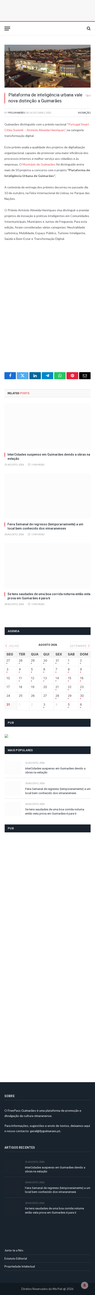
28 (21, 660)
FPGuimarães (16, 112)
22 (69, 687)
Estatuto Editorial (15, 1258)
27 (8, 660)
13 (45, 678)
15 (69, 678)
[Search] (88, 28)
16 (82, 678)
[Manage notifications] (84, 1285)
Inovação (84, 112)
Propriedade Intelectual (19, 1266)
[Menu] (7, 28)
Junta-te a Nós (13, 1250)
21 (57, 687)
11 (20, 678)
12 (32, 678)
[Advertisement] (47, 309)
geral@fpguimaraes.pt (45, 1131)
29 (33, 660)
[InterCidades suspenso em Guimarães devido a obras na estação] (47, 426)
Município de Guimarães (39, 164)
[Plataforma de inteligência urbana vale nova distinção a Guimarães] (47, 66)
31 (57, 660)
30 (45, 660)
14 (57, 678)
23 (82, 687)
